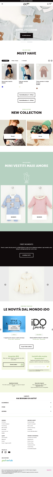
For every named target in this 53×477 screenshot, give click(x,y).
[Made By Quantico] (49, 470)
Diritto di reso (30, 441)
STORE (3, 407)
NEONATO (13, 217)
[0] (50, 4)
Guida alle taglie (31, 422)
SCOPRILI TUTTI (26, 255)
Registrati (4, 439)
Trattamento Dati (31, 444)
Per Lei (12, 136)
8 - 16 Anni (24, 60)
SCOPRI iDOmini (26, 35)
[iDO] (26, 4)
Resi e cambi (30, 425)
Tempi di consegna (32, 423)
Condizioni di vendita (32, 437)
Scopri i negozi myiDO (6, 443)
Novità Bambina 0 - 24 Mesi (26, 94)
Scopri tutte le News (26, 346)
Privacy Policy (30, 443)
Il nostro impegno (5, 423)
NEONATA (39, 217)
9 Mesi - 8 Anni (15, 60)
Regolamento (30, 439)
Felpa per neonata (23, 81)
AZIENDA (4, 411)
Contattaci (30, 429)
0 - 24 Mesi (5, 60)
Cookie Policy (30, 446)
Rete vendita (4, 427)
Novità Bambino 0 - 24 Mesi (26, 100)
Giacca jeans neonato (7, 81)
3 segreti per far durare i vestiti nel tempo (14, 337)
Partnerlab (4, 429)
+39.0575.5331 (9, 471)
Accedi (3, 441)
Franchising (4, 425)
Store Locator (13, 364)
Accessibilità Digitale (32, 448)
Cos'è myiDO (4, 437)
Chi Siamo (4, 422)
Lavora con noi (5, 431)
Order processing (31, 427)
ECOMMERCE (5, 402)
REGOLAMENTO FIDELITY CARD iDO (39, 337)
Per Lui (40, 136)
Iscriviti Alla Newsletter (32, 431)
